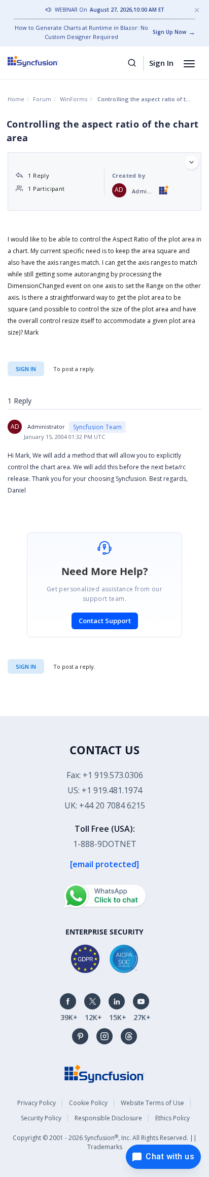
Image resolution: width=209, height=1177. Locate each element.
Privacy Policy (36, 1103)
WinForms (73, 99)
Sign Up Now (169, 31)
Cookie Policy (88, 1103)
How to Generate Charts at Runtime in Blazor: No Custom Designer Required (81, 32)
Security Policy (41, 1118)
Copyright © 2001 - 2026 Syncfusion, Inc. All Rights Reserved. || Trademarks (105, 1142)
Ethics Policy (172, 1118)
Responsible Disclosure (108, 1118)
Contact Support (105, 620)
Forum (42, 99)
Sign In (161, 63)
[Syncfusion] (104, 1073)
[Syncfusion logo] (44, 61)
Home (16, 99)
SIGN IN (26, 666)
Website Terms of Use (152, 1103)
